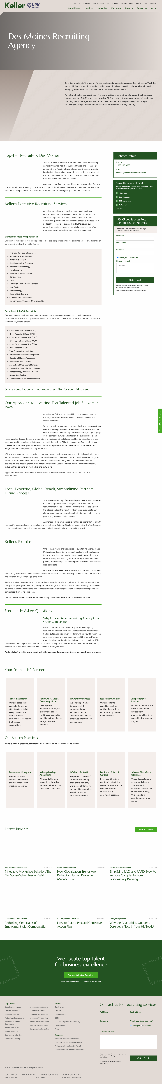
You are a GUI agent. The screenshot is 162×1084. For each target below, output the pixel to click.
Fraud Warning (12, 1078)
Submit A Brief (127, 4)
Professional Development (39, 1022)
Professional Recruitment (14, 1018)
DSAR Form (40, 1078)
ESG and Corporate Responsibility (67, 1022)
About (154, 8)
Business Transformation (39, 1025)
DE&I (57, 1018)
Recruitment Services (13, 1007)
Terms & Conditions (49, 1075)
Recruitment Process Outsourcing (13, 1023)
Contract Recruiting (12, 1011)
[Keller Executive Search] (23, 5)
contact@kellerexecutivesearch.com (131, 172)
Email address (121, 243)
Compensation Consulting (39, 1029)
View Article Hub (146, 829)
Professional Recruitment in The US (68, 1046)
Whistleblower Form (71, 1078)
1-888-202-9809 (123, 165)
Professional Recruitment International (69, 1050)
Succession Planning (12, 1039)
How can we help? (123, 261)
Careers (58, 1011)
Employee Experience (118, 919)
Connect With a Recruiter (160, 421)
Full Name (120, 236)
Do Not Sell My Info (72, 1075)
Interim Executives (12, 1028)
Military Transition (11, 1031)
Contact (153, 4)
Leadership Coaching (37, 1011)
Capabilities (10, 1003)
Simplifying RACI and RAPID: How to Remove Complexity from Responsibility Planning (133, 875)
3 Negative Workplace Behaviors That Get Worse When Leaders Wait (28, 873)
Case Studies (112, 4)
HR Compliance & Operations (16, 868)
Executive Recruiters (12, 1014)
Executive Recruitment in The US (67, 1039)
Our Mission (59, 1007)
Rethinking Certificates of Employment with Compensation (26, 924)
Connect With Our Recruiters (81, 975)
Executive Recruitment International (68, 1042)
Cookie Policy (11, 1075)
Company (120, 250)
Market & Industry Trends (66, 868)
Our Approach (60, 1014)
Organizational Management (120, 868)
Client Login (141, 4)
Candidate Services (82, 4)
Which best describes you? (141, 1021)
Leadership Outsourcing (39, 1018)
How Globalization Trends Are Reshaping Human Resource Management (76, 875)
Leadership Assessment (39, 1007)
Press (57, 1029)
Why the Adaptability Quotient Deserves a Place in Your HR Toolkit (132, 924)
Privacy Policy (28, 1075)
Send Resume (98, 4)
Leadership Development (39, 1014)
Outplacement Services (13, 1035)
